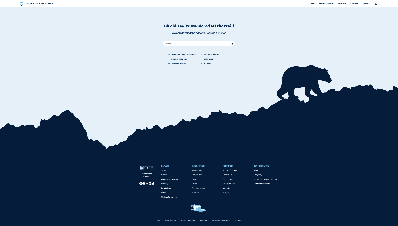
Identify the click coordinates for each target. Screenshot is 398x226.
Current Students (229, 179)
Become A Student (326, 4)
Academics (342, 4)
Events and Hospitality (262, 183)
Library (163, 192)
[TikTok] (153, 183)
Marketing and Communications (265, 179)
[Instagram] (147, 183)
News (256, 170)
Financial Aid (227, 175)
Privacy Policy (203, 220)
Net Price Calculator (230, 170)
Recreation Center (198, 188)
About (312, 4)
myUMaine (227, 188)
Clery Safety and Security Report (221, 220)
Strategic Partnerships (169, 197)
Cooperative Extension (169, 179)
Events (194, 179)
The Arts (164, 170)
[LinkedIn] (150, 183)
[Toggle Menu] (375, 4)
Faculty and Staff (229, 183)
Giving (194, 183)
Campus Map (197, 175)
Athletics (366, 4)
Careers (164, 175)
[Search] (232, 43)
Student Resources (170, 220)
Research (354, 4)
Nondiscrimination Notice (188, 220)
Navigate (226, 192)
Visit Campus (196, 170)
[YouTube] (143, 183)
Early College (166, 188)
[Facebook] (140, 183)
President (195, 192)
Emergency (258, 175)
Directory (164, 183)
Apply (158, 220)
